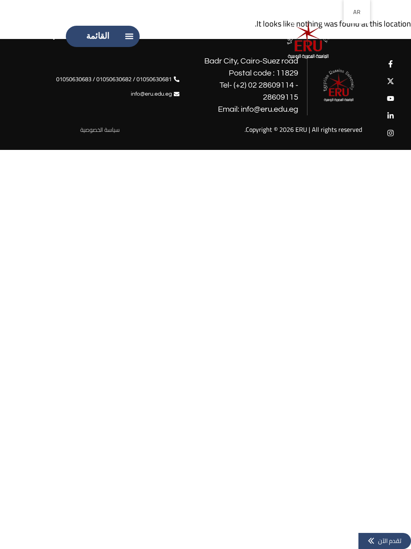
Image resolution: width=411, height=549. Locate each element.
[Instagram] (390, 133)
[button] (129, 36)
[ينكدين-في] (390, 116)
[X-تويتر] (390, 81)
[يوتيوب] (390, 98)
